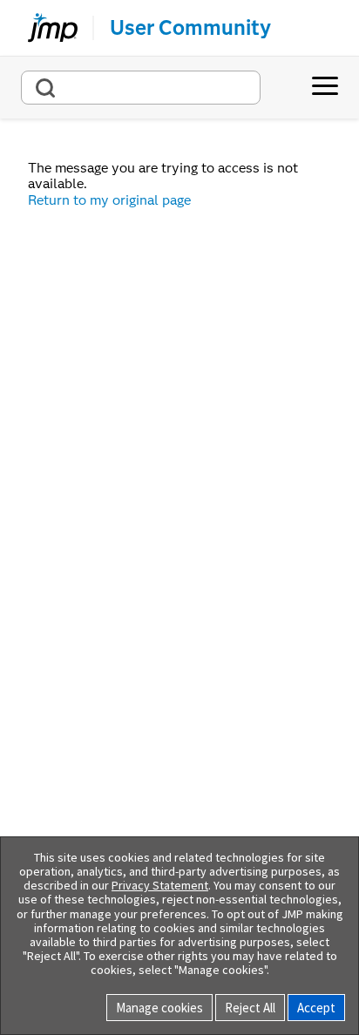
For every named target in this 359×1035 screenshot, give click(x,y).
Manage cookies (159, 1007)
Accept (316, 1007)
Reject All (250, 1007)
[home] (45, 28)
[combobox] (141, 88)
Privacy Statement (160, 885)
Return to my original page (109, 200)
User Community (190, 28)
